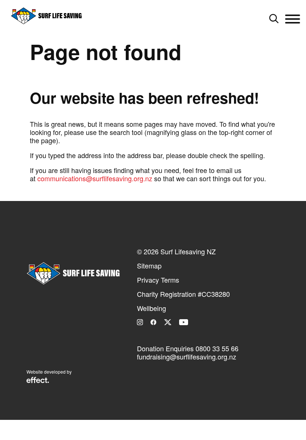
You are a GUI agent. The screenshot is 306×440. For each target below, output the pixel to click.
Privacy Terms (158, 280)
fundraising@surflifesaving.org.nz (186, 356)
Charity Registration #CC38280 (183, 294)
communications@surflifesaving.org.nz (94, 178)
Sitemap (149, 265)
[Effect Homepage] (37, 381)
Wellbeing (151, 308)
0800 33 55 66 (217, 348)
